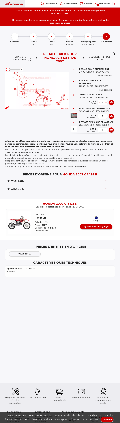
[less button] (99, 102)
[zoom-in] (21, 69)
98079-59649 (25, 254)
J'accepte (107, 419)
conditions (64, 13)
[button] (113, 53)
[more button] (106, 102)
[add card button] (111, 102)
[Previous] (38, 58)
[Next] (82, 58)
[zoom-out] (8, 69)
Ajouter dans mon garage (96, 226)
